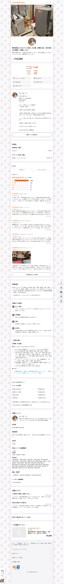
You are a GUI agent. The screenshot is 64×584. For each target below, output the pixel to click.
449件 (31, 180)
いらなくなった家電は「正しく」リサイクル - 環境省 (28, 373)
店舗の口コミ (22, 169)
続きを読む (49, 203)
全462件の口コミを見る (32, 274)
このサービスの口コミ (42, 169)
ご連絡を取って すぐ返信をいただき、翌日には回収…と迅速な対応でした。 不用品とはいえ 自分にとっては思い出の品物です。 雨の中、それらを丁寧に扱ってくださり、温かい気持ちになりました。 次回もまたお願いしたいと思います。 (32, 267)
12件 (31, 183)
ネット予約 (18, 306)
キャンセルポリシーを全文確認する (21, 405)
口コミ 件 (29, 68)
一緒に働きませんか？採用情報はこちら (2, 573)
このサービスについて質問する (26, 130)
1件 (31, 185)
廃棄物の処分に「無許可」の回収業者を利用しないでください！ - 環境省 (33, 371)
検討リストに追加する (32, 134)
